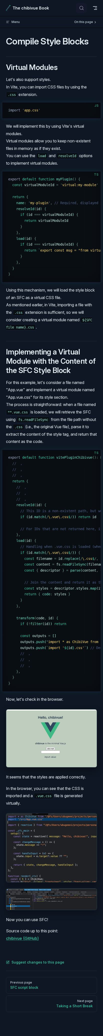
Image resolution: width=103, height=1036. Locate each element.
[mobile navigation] (95, 8)
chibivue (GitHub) (22, 938)
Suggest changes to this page (38, 962)
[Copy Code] (93, 110)
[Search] (81, 8)
